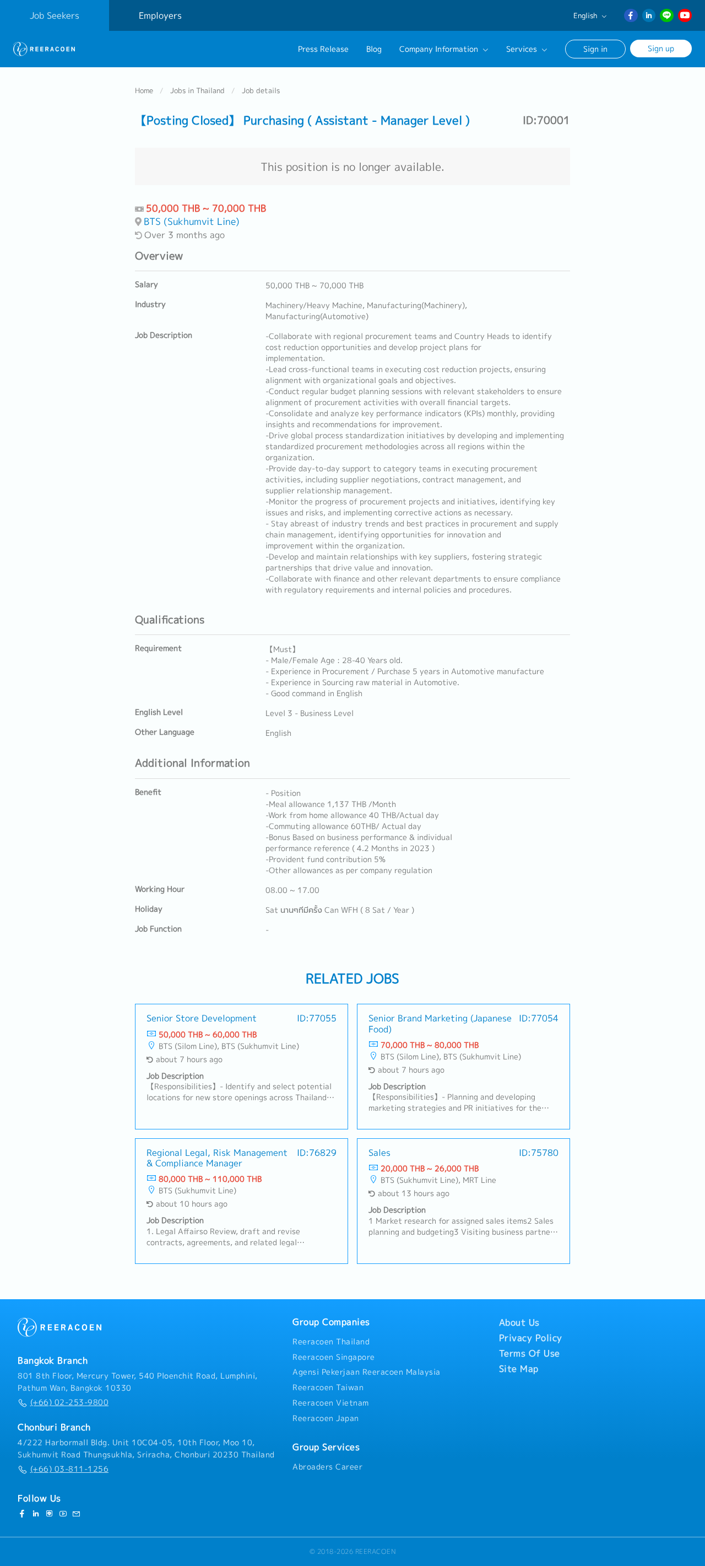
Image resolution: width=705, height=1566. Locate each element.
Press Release (323, 49)
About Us (519, 1322)
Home (144, 90)
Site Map (519, 1368)
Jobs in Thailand (197, 90)
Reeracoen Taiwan (328, 1387)
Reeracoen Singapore (333, 1357)
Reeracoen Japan (325, 1418)
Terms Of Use (529, 1353)
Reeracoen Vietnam (330, 1402)
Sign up (661, 48)
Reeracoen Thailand (331, 1341)
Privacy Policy (530, 1337)
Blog (374, 49)
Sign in (595, 49)
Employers (160, 15)
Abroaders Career (327, 1466)
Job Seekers (54, 15)
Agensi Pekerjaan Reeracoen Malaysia (366, 1371)
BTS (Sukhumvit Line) (192, 221)
